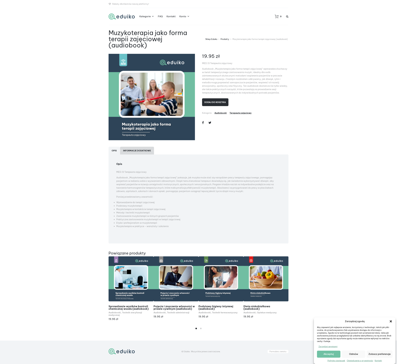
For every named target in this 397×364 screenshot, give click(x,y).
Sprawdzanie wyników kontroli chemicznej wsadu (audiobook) (129, 307)
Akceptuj (328, 354)
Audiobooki (220, 113)
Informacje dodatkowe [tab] (137, 150)
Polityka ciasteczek (336, 361)
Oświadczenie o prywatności (360, 361)
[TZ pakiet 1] (152, 97)
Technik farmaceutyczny (225, 312)
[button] (390, 321)
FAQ (160, 16)
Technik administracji (178, 312)
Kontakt (378, 361)
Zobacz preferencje (379, 354)
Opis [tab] (114, 150)
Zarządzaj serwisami (328, 346)
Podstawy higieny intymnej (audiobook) (215, 307)
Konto (182, 16)
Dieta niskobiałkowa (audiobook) (256, 307)
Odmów (353, 354)
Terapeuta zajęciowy (241, 113)
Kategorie (145, 16)
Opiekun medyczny (267, 312)
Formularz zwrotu (278, 351)
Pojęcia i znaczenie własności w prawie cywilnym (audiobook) (174, 307)
